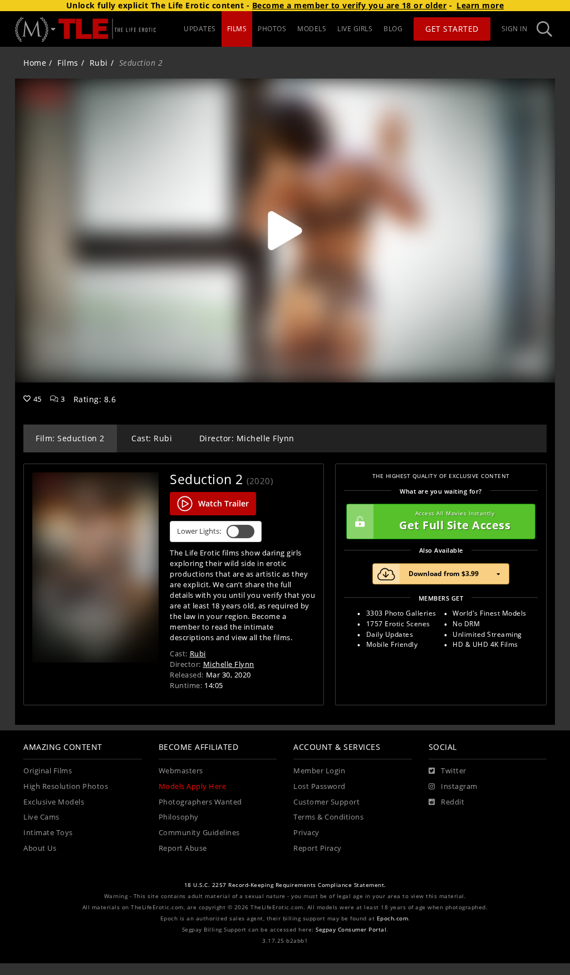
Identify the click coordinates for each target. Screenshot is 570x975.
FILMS (237, 28)
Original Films (47, 771)
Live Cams (41, 817)
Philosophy (179, 817)
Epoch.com (393, 918)
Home (34, 62)
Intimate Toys (48, 832)
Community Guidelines (199, 832)
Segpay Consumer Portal (351, 929)
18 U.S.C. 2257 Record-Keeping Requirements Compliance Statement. (285, 885)
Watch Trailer (223, 503)
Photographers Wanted (200, 802)
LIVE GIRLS (354, 28)
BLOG (393, 28)
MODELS (311, 28)
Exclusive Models (53, 802)
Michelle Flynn (228, 664)
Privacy (306, 832)
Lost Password (319, 786)
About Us (39, 848)
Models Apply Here (193, 786)
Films (67, 62)
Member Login (319, 771)
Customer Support (326, 802)
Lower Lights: (199, 531)
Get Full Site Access (454, 521)
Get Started (452, 28)
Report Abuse (183, 848)
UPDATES (200, 28)
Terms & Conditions (328, 817)
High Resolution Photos (65, 786)
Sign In (515, 28)
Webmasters (181, 771)
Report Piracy (317, 848)
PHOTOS (272, 28)
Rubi (99, 62)
